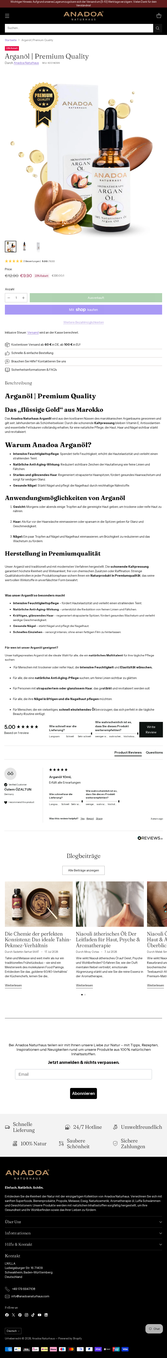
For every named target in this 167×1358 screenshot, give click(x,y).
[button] (83, 261)
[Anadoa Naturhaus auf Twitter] (13, 1315)
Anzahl (9, 289)
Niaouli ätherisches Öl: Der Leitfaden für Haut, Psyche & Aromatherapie (108, 939)
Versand (33, 332)
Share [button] (99, 818)
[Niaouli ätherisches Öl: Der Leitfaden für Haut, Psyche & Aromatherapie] (110, 904)
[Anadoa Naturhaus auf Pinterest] (20, 1315)
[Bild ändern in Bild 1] (10, 246)
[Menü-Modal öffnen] (7, 15)
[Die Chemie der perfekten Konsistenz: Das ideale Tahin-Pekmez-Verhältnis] (39, 904)
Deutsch (12, 1330)
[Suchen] (157, 28)
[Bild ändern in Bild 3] (38, 246)
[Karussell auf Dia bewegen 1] (82, 994)
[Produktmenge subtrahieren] (8, 297)
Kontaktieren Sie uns (52, 361)
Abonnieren (83, 1093)
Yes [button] (82, 818)
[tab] (128, 753)
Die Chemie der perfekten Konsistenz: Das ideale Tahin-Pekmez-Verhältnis (38, 939)
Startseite (10, 40)
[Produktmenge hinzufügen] (23, 297)
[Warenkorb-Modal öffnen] (159, 15)
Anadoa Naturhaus (26, 63)
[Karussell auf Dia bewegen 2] (85, 994)
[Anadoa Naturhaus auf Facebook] (6, 1315)
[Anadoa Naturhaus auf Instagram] (26, 1315)
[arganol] (83, 154)
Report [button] (90, 818)
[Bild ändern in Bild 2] (24, 246)
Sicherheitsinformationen (28, 370)
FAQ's (53, 370)
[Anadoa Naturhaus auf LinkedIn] (46, 1315)
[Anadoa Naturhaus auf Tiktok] (33, 1315)
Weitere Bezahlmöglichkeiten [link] (83, 322)
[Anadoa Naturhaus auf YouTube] (39, 1315)
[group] (25, 727)
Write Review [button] (151, 729)
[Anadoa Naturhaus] (83, 15)
